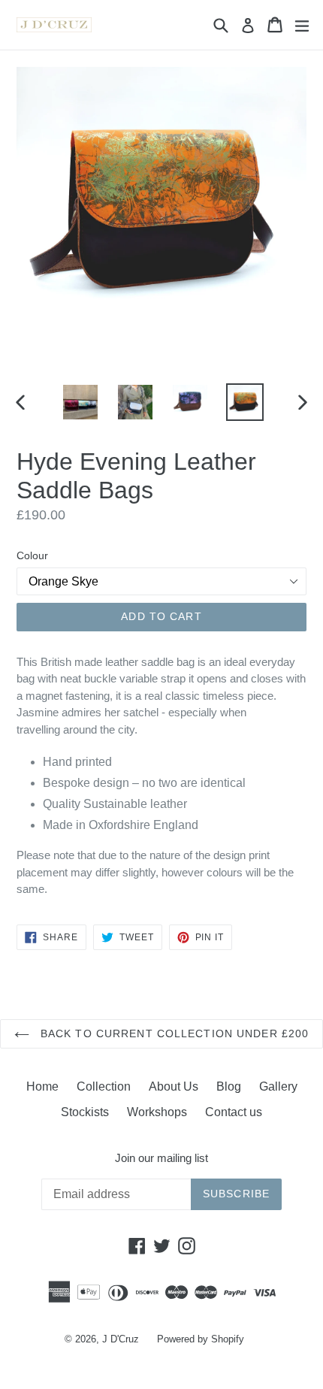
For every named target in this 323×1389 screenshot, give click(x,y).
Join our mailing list (161, 1157)
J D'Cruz (120, 1339)
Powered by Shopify (200, 1339)
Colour (32, 555)
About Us (173, 1086)
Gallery (278, 1086)
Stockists (85, 1112)
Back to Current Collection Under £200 (173, 1033)
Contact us (233, 1112)
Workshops (157, 1112)
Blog (228, 1086)
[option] (80, 402)
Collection (104, 1086)
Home (42, 1086)
